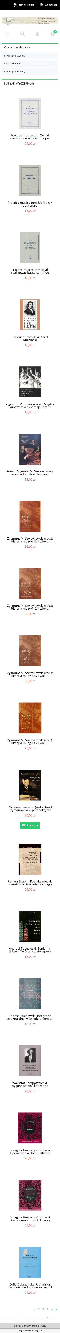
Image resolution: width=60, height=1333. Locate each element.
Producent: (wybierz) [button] (15, 55)
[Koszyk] (52, 33)
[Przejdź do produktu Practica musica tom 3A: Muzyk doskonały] (30, 180)
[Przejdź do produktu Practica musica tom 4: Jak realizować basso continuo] (30, 247)
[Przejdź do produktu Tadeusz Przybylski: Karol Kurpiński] (30, 314)
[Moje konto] (37, 33)
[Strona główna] (30, 19)
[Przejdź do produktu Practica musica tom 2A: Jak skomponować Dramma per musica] (30, 113)
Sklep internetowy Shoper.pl (30, 1330)
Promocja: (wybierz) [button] (14, 71)
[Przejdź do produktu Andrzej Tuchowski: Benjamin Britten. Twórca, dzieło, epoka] (30, 926)
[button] (7, 33)
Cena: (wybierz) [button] (12, 63)
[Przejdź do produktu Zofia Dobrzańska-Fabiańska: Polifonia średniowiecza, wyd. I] (30, 1262)
